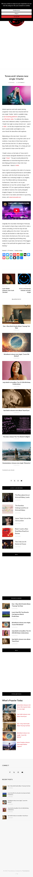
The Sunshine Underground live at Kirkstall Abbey (21, 508)
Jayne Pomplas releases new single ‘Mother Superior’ (23, 744)
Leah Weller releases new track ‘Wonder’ (8, 290)
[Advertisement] (16, 47)
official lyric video (9, 119)
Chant (8, 158)
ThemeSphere (25, 871)
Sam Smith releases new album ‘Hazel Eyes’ (16, 410)
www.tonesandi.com (15, 197)
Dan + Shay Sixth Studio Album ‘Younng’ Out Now (19, 786)
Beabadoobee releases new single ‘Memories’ (17, 463)
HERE (17, 165)
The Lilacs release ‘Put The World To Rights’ (16, 436)
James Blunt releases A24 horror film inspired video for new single (24, 707)
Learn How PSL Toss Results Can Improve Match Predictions (20, 614)
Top (17, 873)
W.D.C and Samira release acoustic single (25, 290)
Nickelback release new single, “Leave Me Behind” (23, 735)
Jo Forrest (21, 82)
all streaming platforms (10, 116)
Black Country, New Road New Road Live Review (22, 531)
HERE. (5, 126)
